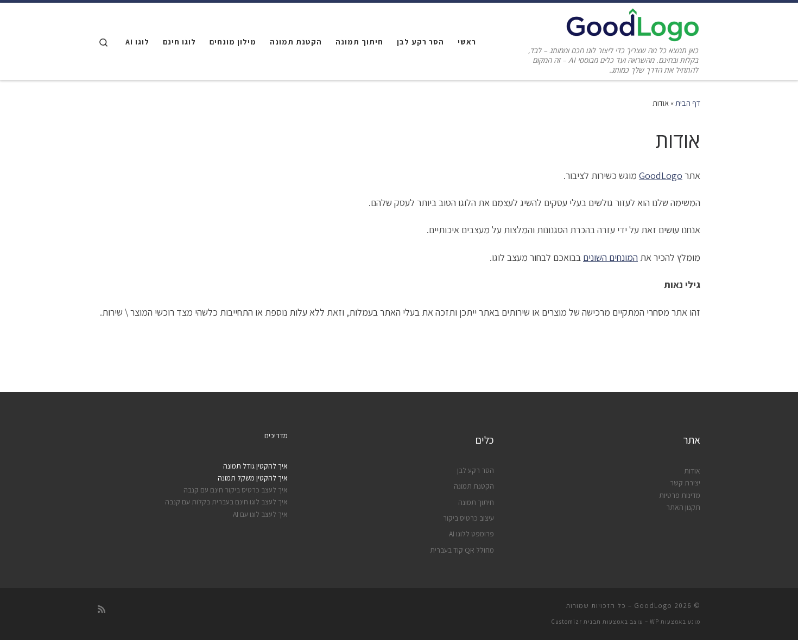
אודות (692, 471)
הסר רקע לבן (475, 470)
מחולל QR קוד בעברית (462, 550)
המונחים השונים (610, 257)
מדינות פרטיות (679, 495)
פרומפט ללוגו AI (471, 534)
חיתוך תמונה (476, 502)
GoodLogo (660, 175)
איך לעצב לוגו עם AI (260, 514)
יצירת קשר (685, 483)
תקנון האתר (683, 507)
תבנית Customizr (576, 621)
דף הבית (687, 103)
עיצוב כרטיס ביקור (468, 518)
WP (654, 621)
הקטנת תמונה (474, 486)
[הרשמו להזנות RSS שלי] (101, 609)
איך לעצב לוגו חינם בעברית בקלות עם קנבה (226, 502)
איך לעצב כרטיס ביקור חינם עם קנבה (235, 490)
